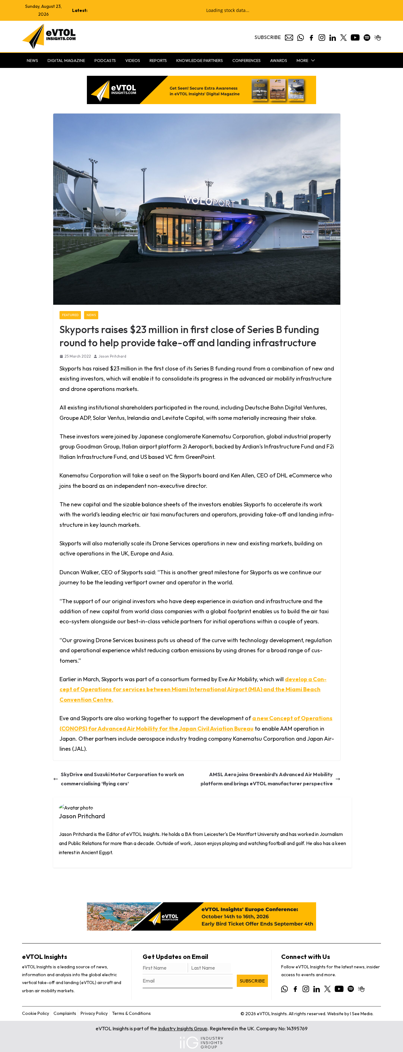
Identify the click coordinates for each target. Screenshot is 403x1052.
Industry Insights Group (182, 1028)
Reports (158, 60)
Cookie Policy (35, 1013)
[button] (311, 60)
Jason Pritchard (112, 356)
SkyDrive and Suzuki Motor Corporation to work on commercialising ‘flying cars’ (122, 779)
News (32, 60)
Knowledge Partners (199, 60)
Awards (278, 60)
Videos (132, 60)
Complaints (65, 1013)
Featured (70, 315)
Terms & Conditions (131, 1013)
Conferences (246, 60)
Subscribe (267, 37)
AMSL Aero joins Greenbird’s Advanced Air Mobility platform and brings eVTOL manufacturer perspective (267, 779)
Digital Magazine (66, 60)
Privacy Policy (94, 1013)
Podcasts (105, 60)
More (302, 60)
